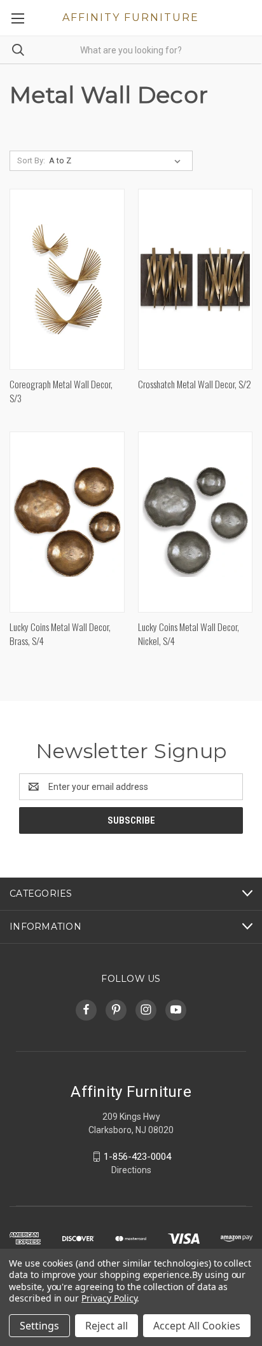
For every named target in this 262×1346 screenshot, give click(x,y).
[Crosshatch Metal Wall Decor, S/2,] (196, 279)
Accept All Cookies (196, 1326)
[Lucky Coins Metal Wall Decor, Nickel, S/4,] (196, 522)
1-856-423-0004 (137, 1156)
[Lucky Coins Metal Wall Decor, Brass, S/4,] (67, 522)
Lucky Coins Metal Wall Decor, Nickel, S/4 (188, 634)
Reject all (106, 1326)
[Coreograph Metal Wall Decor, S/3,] (67, 279)
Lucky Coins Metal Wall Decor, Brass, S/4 (60, 634)
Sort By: (31, 160)
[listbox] (117, 160)
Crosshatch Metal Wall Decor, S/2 (194, 384)
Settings (39, 1326)
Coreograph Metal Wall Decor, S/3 (61, 391)
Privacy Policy (109, 1298)
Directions (131, 1170)
